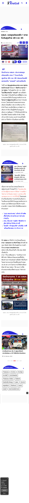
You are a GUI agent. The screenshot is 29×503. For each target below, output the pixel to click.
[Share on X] (24, 42)
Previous (24, 333)
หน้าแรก (3, 31)
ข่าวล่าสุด (20, 372)
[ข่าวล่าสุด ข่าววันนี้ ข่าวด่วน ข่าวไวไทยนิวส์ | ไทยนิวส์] (13, 3)
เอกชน (20, 385)
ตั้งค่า (4, 493)
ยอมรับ (4, 490)
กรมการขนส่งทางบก (14, 389)
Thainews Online (8, 379)
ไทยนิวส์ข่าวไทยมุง (8, 382)
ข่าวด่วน (13, 372)
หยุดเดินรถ (6, 385)
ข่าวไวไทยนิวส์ (13, 375)
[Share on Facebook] (21, 42)
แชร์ (18, 43)
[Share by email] (27, 42)
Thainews (6, 372)
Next (27, 333)
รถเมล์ (4, 389)
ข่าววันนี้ (5, 375)
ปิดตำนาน (13, 385)
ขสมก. (16, 382)
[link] (14, 169)
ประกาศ (23, 382)
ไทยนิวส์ (17, 379)
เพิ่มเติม (5, 487)
